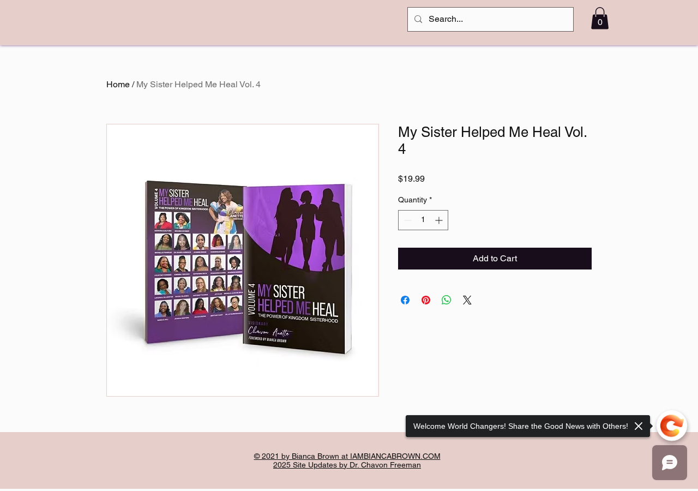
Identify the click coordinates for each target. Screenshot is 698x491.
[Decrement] (406, 220)
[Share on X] (467, 300)
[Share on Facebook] (405, 300)
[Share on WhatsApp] (446, 300)
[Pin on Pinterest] (425, 300)
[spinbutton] (423, 220)
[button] (600, 18)
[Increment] (440, 220)
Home (118, 84)
